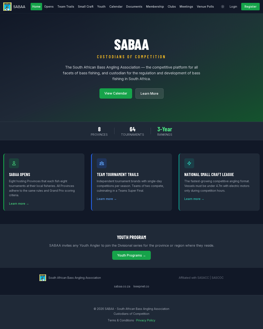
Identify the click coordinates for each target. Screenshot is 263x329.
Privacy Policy (145, 320)
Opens (49, 6)
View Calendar (115, 93)
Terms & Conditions (121, 320)
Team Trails (65, 6)
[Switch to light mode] (222, 6)
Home (36, 6)
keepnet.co (141, 286)
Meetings (186, 6)
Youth (101, 6)
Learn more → (19, 203)
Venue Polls (205, 6)
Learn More (149, 93)
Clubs (172, 6)
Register (250, 6)
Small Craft (85, 6)
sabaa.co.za (122, 286)
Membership (155, 6)
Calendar (115, 6)
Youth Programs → (131, 255)
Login (233, 6)
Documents (134, 6)
